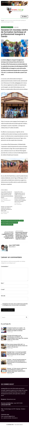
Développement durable (7, 27)
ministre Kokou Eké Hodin (12, 222)
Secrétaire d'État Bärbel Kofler (7, 224)
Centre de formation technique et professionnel (10, 220)
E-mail (3, 289)
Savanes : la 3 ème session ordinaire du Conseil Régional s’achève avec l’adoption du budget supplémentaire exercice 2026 (17, 370)
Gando (22, 220)
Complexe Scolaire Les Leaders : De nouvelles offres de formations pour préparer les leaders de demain (16, 329)
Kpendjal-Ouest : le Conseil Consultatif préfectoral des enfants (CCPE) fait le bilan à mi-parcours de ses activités (16, 353)
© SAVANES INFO (10, 424)
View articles (12, 246)
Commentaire (4, 266)
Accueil (2, 20)
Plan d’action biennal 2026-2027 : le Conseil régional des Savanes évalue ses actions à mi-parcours (17, 346)
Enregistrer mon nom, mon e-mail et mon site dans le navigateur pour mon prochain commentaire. (15, 304)
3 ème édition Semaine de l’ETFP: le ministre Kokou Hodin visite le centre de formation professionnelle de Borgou (7, 194)
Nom (2, 283)
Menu (25, 16)
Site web (3, 295)
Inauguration (4, 222)
